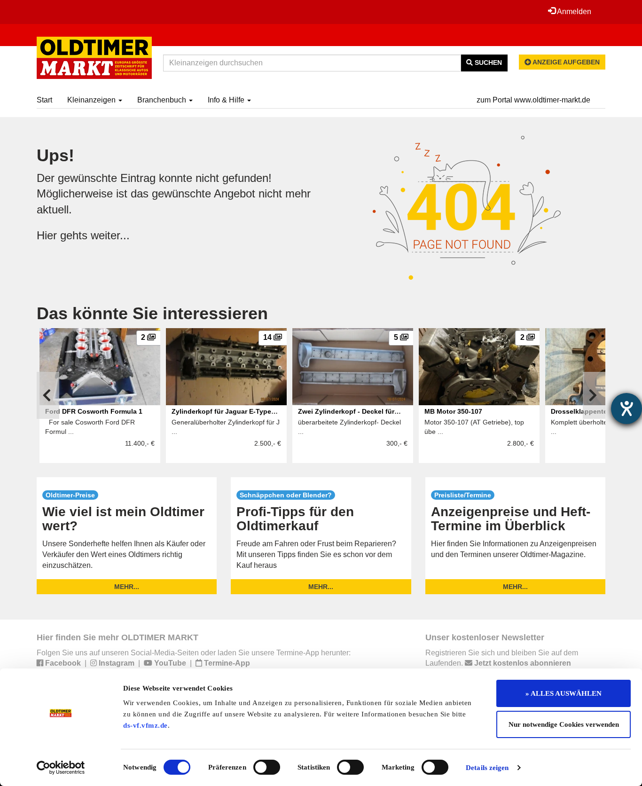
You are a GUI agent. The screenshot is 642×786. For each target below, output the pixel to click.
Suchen (487, 62)
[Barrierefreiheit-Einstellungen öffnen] (626, 408)
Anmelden (573, 12)
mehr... (126, 586)
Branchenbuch (162, 100)
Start (44, 100)
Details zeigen (487, 767)
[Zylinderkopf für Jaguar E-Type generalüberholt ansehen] (226, 366)
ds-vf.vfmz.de (145, 725)
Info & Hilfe (227, 100)
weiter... (110, 235)
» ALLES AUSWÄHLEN (563, 693)
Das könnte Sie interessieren (152, 313)
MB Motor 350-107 (453, 411)
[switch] (266, 767)
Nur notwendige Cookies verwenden (564, 724)
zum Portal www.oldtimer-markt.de (533, 100)
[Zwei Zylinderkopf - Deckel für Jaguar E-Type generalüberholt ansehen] (352, 366)
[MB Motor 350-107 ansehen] (479, 366)
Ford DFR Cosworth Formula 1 (94, 411)
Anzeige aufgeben (565, 62)
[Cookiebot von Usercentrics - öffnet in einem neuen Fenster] (61, 768)
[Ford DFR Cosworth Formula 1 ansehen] (99, 366)
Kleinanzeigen (92, 100)
